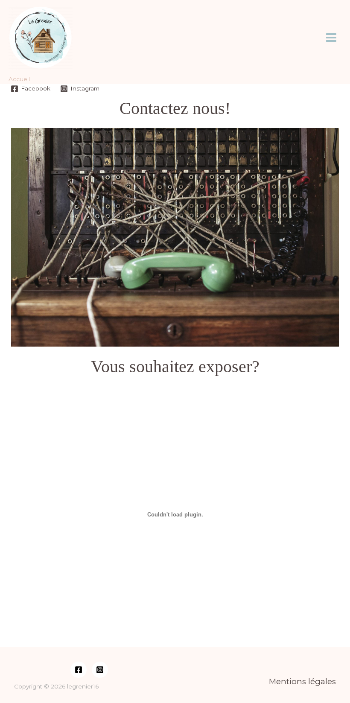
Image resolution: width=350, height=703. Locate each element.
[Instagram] (100, 670)
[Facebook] (78, 670)
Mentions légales (302, 681)
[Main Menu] (331, 37)
